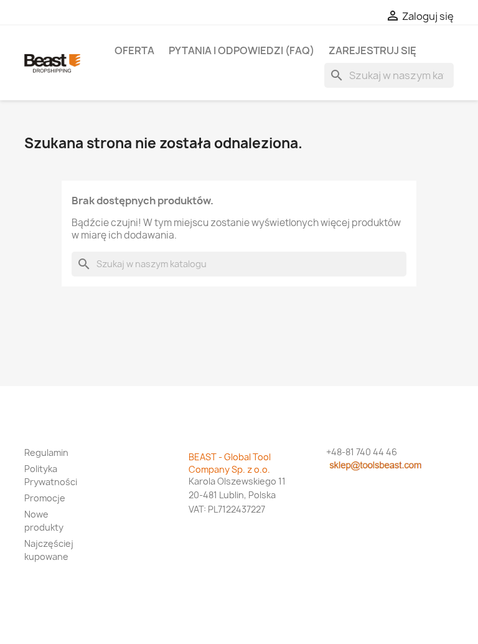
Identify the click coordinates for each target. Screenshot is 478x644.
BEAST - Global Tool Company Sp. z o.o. (230, 463)
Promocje (44, 498)
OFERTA (134, 50)
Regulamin (46, 452)
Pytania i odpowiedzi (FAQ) (241, 50)
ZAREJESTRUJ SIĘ (372, 50)
